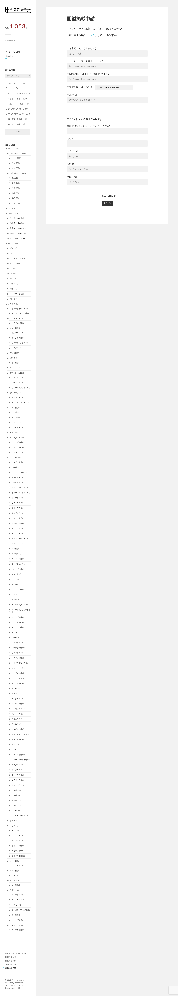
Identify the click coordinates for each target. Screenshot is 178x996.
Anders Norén (18, 985)
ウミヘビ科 (16, 427)
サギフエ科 (16, 841)
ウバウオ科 (16, 714)
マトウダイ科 (17, 930)
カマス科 (15, 724)
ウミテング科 (17, 846)
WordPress (18, 983)
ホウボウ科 (16, 653)
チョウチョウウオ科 (19, 760)
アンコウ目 (14, 393)
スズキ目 (13, 458)
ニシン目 (13, 871)
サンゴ (12, 263)
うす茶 (22, 83)
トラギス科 (16, 775)
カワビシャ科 (17, 729)
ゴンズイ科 (16, 865)
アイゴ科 (15, 554)
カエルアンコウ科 (18, 402)
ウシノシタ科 (17, 338)
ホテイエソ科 (17, 323)
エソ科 (14, 885)
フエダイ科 (16, 678)
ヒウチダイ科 (17, 442)
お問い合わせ (10, 964)
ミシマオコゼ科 (18, 668)
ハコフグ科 (16, 920)
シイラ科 (15, 579)
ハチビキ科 (16, 483)
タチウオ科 (16, 498)
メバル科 (15, 584)
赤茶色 (15, 114)
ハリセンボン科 (18, 905)
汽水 (11, 299)
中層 (11, 284)
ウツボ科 (15, 422)
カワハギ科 (16, 900)
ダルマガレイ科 (18, 333)
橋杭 (13, 198)
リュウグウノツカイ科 (20, 388)
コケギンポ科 (17, 559)
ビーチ (14, 158)
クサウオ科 (14, 433)
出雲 (13, 183)
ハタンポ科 (16, 518)
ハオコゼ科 (16, 643)
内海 (13, 163)
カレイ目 (13, 328)
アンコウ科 (16, 397)
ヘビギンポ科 (17, 673)
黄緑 (18, 124)
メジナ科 (15, 574)
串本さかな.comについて (16, 953)
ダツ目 (12, 821)
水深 (10, 213)
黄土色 (10, 124)
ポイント (11, 149)
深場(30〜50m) (16, 233)
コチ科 (14, 637)
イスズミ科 (16, 462)
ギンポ (14, 744)
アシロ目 (13, 353)
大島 (13, 193)
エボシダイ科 (17, 617)
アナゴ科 (15, 417)
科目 (10, 304)
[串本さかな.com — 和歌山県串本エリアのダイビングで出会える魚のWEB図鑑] (18, 12)
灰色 (10, 104)
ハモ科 (14, 412)
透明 (23, 114)
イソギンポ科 (17, 704)
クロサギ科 (16, 508)
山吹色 (10, 99)
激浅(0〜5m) (15, 218)
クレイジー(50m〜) (17, 238)
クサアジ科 (16, 383)
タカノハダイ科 (18, 543)
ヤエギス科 (16, 513)
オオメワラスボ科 (18, 663)
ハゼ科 (14, 790)
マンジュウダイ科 (18, 816)
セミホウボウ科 (18, 523)
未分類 (10, 208)
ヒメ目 (12, 880)
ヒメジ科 (15, 800)
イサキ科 (15, 693)
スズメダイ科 (17, 755)
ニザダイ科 (16, 780)
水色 (18, 99)
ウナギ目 (13, 408)
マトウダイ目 (15, 925)
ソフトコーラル (16, 258)
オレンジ (11, 88)
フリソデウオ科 (18, 377)
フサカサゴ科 (17, 648)
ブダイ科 (15, 805)
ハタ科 (14, 795)
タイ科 (14, 549)
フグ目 (12, 890)
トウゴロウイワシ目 (17, 309)
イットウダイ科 (18, 447)
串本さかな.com (17, 980)
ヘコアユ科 (16, 835)
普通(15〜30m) (16, 228)
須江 (13, 203)
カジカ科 (15, 632)
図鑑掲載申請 (10, 40)
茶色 (20, 109)
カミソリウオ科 (18, 851)
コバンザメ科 (17, 569)
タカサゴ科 (16, 533)
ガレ (11, 248)
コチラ (91, 35)
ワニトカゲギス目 (17, 318)
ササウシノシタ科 (18, 343)
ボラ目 (12, 358)
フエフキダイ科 (18, 622)
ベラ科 (14, 810)
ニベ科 (14, 467)
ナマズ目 (13, 861)
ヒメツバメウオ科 (18, 538)
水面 (11, 289)
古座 (13, 188)
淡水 (11, 253)
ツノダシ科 (16, 765)
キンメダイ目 (15, 438)
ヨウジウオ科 (17, 856)
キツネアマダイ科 (18, 605)
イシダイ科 (16, 699)
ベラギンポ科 (17, 658)
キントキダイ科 (18, 739)
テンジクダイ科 (18, 770)
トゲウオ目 (14, 826)
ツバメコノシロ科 (18, 487)
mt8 (18, 988)
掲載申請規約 (10, 961)
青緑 (20, 119)
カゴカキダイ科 (18, 719)
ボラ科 (14, 363)
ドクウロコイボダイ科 (20, 493)
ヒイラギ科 (16, 503)
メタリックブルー (23, 94)
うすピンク (12, 83)
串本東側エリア (16, 173)
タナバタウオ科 (18, 564)
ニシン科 (15, 875)
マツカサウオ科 (18, 452)
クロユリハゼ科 (18, 472)
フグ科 (14, 915)
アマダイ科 (16, 477)
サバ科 (14, 599)
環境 (10, 243)
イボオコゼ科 (17, 589)
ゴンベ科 (15, 749)
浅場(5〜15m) (15, 223)
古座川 (14, 178)
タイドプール (15, 294)
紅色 (21, 104)
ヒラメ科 (15, 348)
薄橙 (27, 109)
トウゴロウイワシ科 (19, 313)
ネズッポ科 (16, 785)
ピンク (10, 94)
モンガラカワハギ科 (19, 910)
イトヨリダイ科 (18, 709)
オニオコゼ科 (17, 627)
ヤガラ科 (15, 830)
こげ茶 (20, 88)
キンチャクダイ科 (18, 734)
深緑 (25, 99)
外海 (13, 168)
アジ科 (14, 688)
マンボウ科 (16, 895)
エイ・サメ (14, 368)
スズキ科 (15, 594)
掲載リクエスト (11, 957)
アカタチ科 (16, 528)
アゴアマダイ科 (18, 683)
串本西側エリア (16, 153)
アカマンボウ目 (16, 373)
